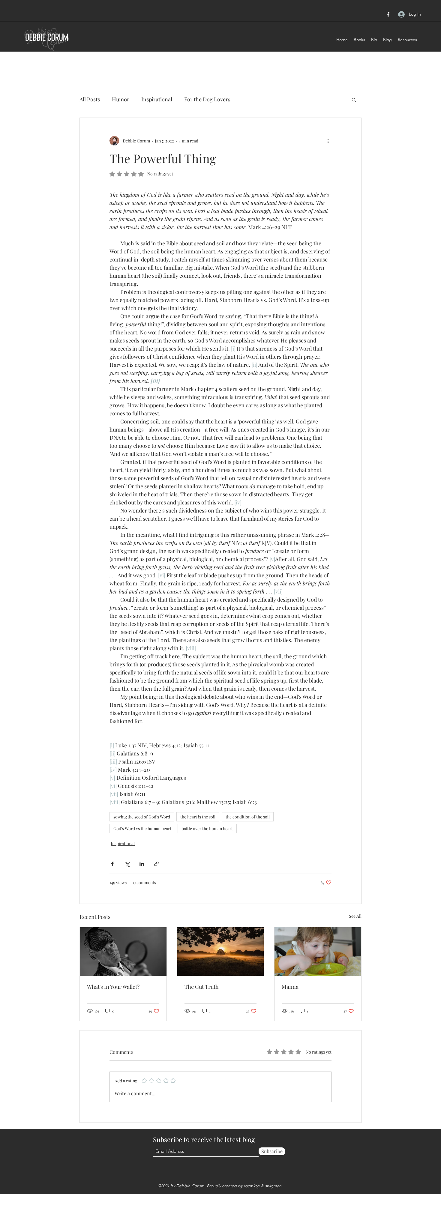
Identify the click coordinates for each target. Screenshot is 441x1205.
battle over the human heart (207, 828)
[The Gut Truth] (220, 951)
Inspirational (156, 99)
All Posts (90, 99)
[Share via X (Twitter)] (127, 864)
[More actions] (328, 140)
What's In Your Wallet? (113, 986)
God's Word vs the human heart (142, 828)
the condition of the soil (248, 817)
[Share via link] (156, 864)
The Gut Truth (201, 986)
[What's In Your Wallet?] (123, 951)
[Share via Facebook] (112, 864)
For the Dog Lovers (207, 99)
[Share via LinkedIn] (142, 864)
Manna (290, 986)
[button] (354, 99)
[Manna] (317, 951)
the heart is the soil (197, 817)
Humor (120, 99)
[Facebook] (388, 14)
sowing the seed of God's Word (141, 817)
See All (355, 916)
